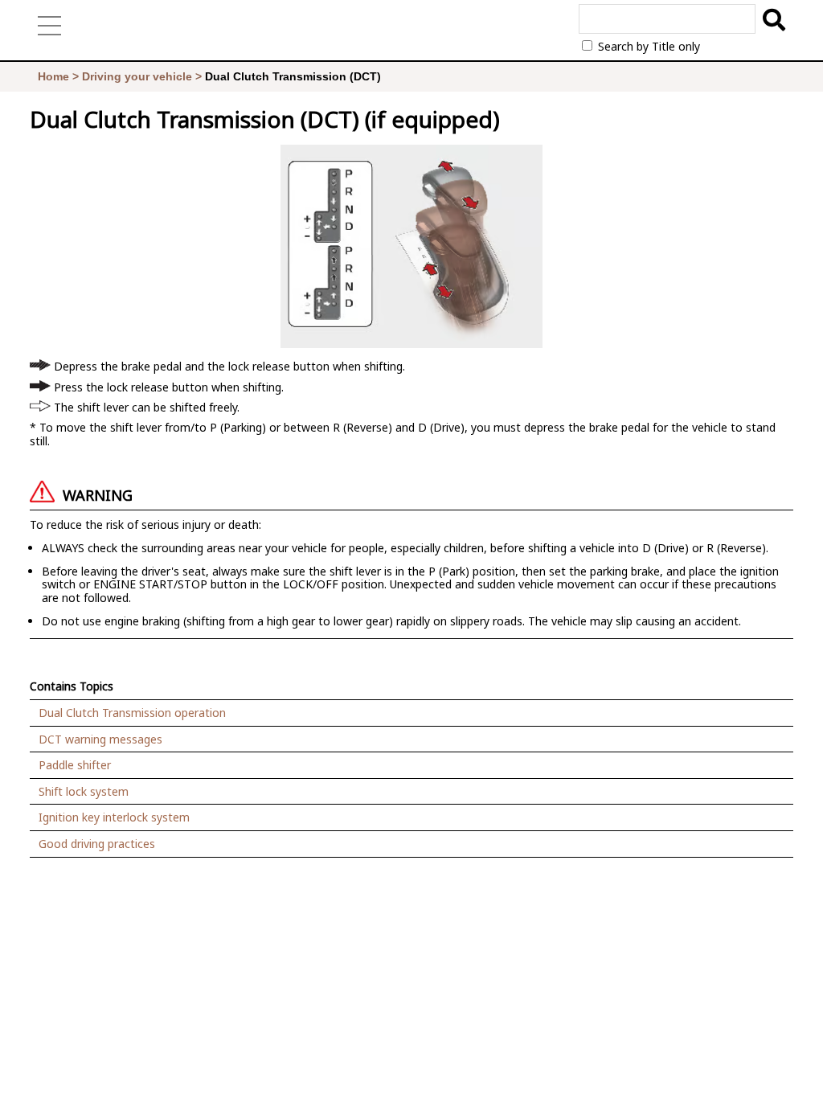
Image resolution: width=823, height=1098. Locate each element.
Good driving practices (97, 843)
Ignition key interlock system (114, 817)
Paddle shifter (75, 764)
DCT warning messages (100, 739)
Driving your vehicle (137, 76)
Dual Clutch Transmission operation (132, 712)
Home (53, 76)
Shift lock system (84, 791)
